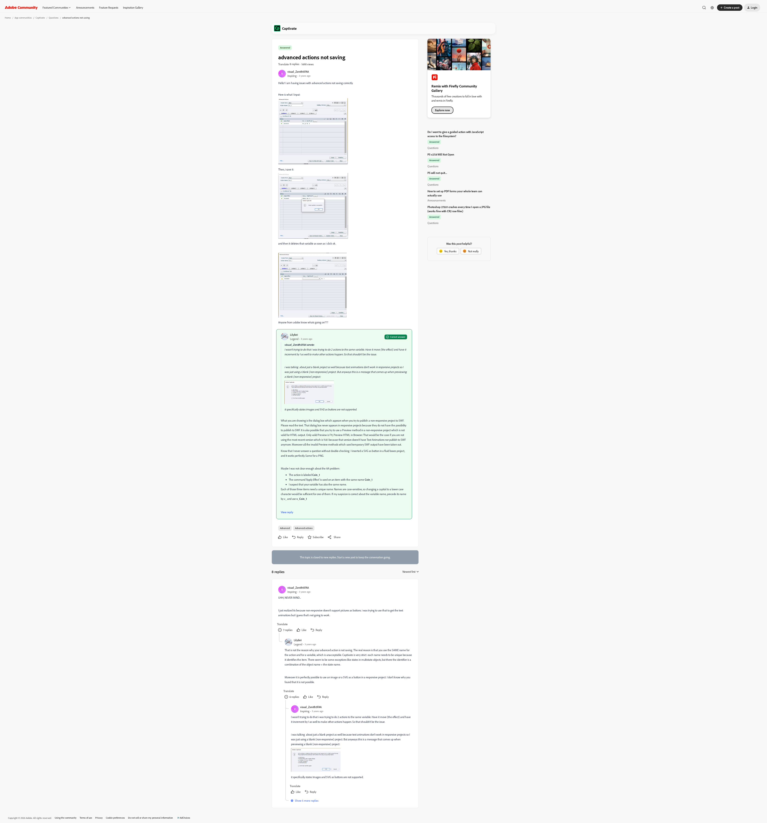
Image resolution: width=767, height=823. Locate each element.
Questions (54, 17)
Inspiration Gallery (133, 7)
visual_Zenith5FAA (298, 71)
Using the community (66, 817)
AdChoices (185, 817)
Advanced (285, 528)
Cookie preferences (115, 817)
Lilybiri (294, 334)
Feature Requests (108, 7)
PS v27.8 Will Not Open (440, 154)
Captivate (40, 17)
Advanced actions (304, 528)
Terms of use (86, 817)
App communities (23, 17)
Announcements (85, 7)
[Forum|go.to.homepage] (21, 7)
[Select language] (712, 7)
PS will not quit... (437, 172)
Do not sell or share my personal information (150, 817)
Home (8, 17)
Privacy (99, 817)
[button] (729, 7)
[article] (345, 609)
